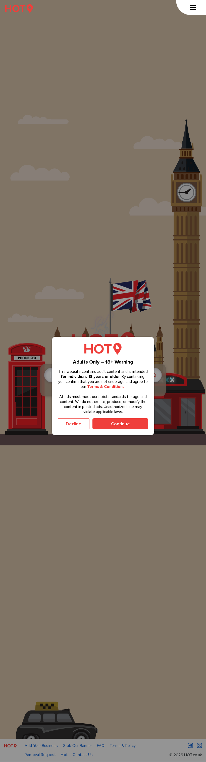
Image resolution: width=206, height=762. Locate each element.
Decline (73, 424)
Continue (120, 424)
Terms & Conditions (106, 386)
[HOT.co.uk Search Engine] (19, 8)
